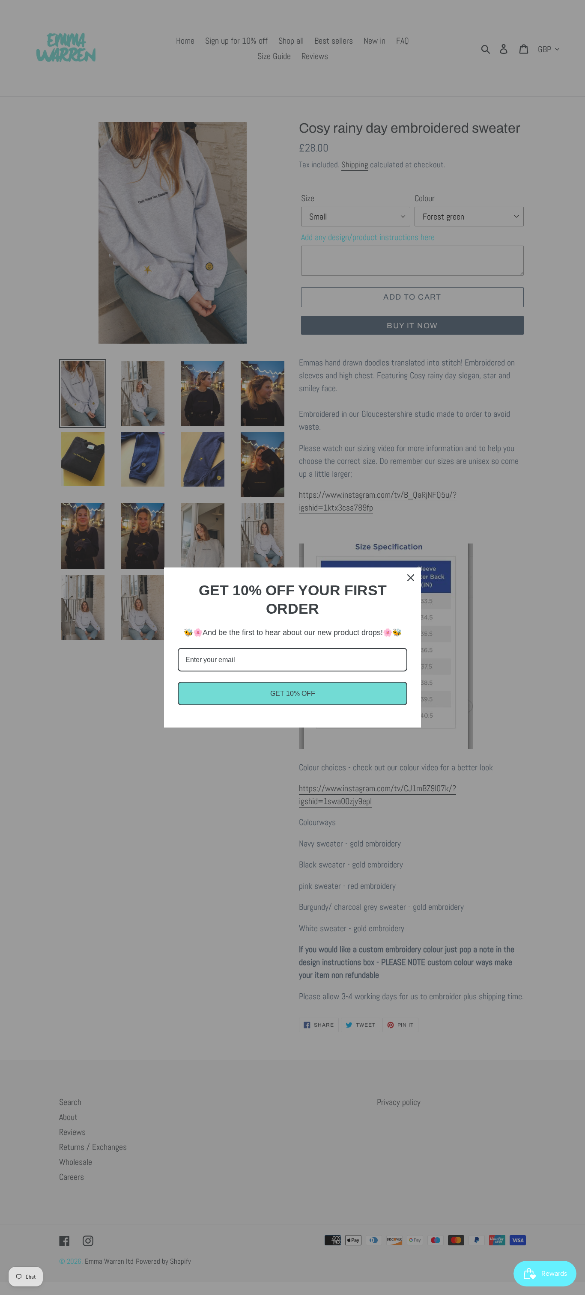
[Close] (410, 577)
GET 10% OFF (292, 693)
